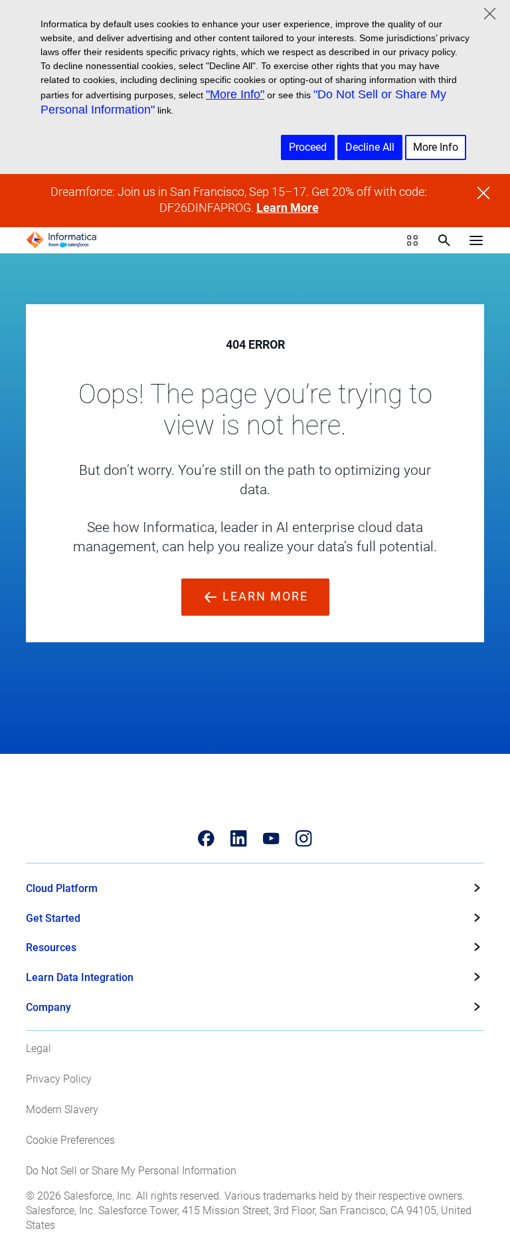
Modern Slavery (62, 1109)
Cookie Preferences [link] (70, 1140)
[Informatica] (62, 239)
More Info (435, 147)
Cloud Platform (62, 888)
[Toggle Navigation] (476, 240)
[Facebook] (206, 838)
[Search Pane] (444, 240)
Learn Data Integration (79, 977)
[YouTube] (271, 838)
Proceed (308, 147)
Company (48, 1007)
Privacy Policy (59, 1079)
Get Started (53, 918)
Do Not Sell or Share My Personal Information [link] (131, 1170)
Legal (38, 1048)
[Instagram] (304, 838)
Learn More (287, 208)
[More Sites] (412, 240)
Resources (51, 947)
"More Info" (235, 94)
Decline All (369, 147)
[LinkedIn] (238, 838)
